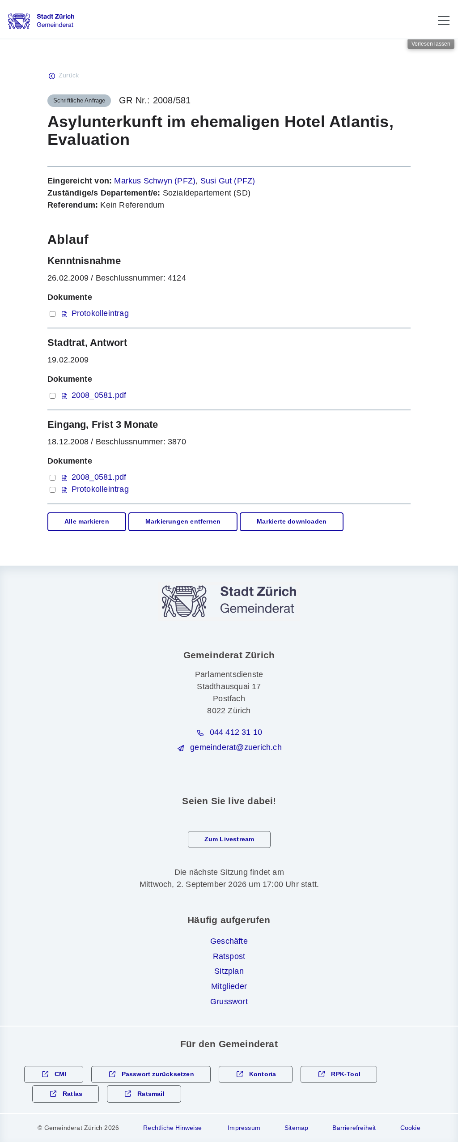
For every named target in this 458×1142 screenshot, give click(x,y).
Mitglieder (229, 986)
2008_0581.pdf (99, 395)
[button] (444, 20)
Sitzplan (229, 971)
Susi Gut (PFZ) (227, 180)
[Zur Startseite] (41, 21)
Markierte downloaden (292, 521)
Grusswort (229, 1001)
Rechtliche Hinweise (172, 1127)
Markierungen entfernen (183, 521)
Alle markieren (86, 521)
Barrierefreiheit (354, 1127)
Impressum (244, 1127)
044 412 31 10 (236, 732)
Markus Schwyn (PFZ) (154, 180)
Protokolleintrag (100, 313)
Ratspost (229, 956)
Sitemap (296, 1127)
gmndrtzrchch (235, 747)
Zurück (69, 75)
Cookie (410, 1127)
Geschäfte (229, 941)
